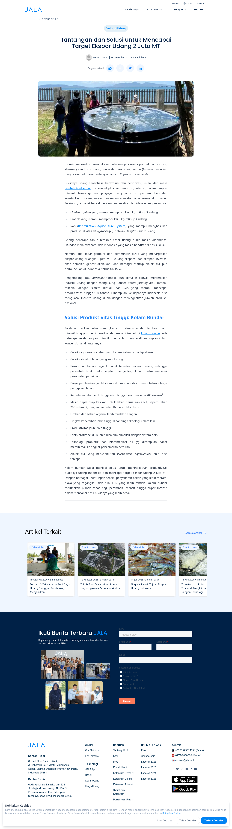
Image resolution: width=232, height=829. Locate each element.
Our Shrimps (131, 9)
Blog (115, 761)
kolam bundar (150, 333)
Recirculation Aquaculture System (101, 226)
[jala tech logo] (33, 9)
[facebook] (120, 68)
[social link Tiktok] (190, 769)
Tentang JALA (178, 9)
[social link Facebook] (173, 769)
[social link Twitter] (177, 769)
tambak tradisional (78, 188)
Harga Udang (92, 786)
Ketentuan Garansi (123, 778)
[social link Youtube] (195, 769)
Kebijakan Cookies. (172, 812)
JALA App (90, 769)
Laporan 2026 (148, 761)
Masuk (200, 3)
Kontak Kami (120, 767)
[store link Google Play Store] (185, 789)
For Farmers (154, 9)
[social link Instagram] (186, 769)
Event (144, 750)
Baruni (88, 774)
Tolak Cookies (187, 820)
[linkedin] (140, 68)
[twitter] (130, 68)
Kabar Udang (92, 780)
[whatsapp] (110, 68)
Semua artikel (50, 19)
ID (188, 3)
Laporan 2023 (148, 778)
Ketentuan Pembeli (123, 773)
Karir (115, 756)
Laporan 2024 (148, 773)
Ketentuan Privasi (123, 784)
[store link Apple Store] (185, 779)
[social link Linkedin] (182, 769)
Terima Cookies (213, 820)
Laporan (199, 9)
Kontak (176, 3)
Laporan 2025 (148, 767)
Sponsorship (148, 756)
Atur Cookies (164, 820)
